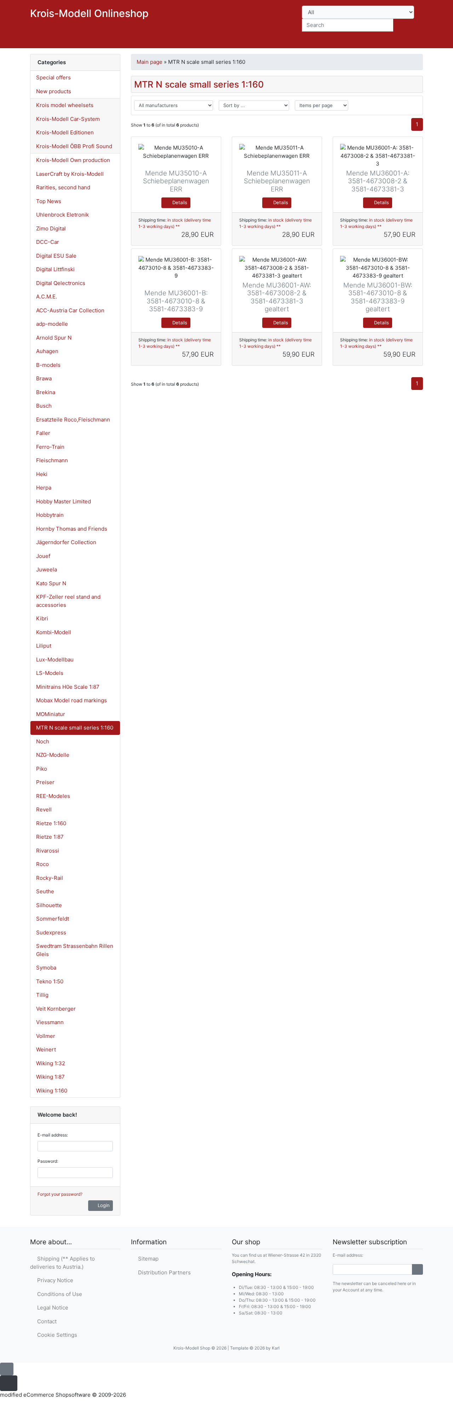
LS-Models (49, 673)
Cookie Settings (55, 1334)
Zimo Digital (51, 228)
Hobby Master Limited (63, 501)
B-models (48, 365)
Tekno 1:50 (49, 981)
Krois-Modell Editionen (65, 132)
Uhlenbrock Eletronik (62, 214)
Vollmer (45, 1036)
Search (406, 25)
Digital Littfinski (55, 269)
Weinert (46, 1049)
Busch (44, 405)
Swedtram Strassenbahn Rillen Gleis (74, 950)
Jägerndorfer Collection (66, 542)
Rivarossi (47, 850)
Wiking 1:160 (51, 1090)
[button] (372, 41)
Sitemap (147, 1258)
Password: (48, 1161)
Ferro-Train (50, 446)
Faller (43, 433)
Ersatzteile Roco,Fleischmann (73, 419)
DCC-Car (47, 242)
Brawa (44, 378)
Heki (41, 474)
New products (53, 91)
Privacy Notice (53, 1280)
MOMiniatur (50, 714)
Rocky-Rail (49, 878)
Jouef (43, 556)
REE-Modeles (53, 796)
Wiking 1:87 (50, 1076)
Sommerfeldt (52, 918)
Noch (42, 741)
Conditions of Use (58, 1294)
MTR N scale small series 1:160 (74, 727)
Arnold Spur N (53, 337)
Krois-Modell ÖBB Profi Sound (74, 146)
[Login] (417, 1269)
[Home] (353, 41)
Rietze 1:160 (51, 823)
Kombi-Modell (53, 632)
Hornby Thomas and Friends (71, 528)
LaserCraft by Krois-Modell (70, 174)
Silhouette (49, 905)
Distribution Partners (163, 1272)
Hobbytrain (50, 515)
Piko (41, 768)
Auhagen (47, 351)
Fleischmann (52, 460)
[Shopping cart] (413, 41)
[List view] (413, 105)
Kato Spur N (51, 583)
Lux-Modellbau (55, 659)
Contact (45, 1321)
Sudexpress (51, 932)
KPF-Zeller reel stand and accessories (68, 600)
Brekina (45, 392)
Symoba (46, 967)
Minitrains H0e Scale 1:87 (67, 686)
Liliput (43, 645)
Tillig (42, 995)
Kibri (42, 618)
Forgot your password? (60, 1194)
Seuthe (45, 891)
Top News (48, 201)
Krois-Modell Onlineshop (89, 13)
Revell (44, 809)
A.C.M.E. (46, 296)
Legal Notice (51, 1307)
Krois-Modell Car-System (68, 119)
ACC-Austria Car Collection (70, 310)
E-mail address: (53, 1135)
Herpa (43, 487)
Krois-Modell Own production (73, 160)
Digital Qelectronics (60, 283)
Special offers (53, 77)
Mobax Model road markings (71, 700)
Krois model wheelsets (64, 105)
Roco (42, 864)
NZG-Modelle (52, 755)
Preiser (45, 782)
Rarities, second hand (63, 187)
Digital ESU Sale (56, 255)
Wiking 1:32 (50, 1063)
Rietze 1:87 (50, 836)
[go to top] (6, 1368)
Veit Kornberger (56, 1008)
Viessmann (50, 1022)
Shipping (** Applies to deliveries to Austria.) (62, 1262)
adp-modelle (52, 323)
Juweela (46, 569)
